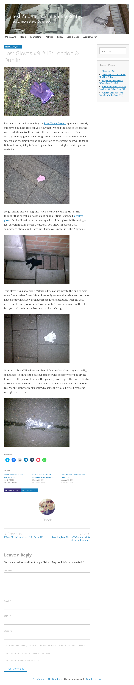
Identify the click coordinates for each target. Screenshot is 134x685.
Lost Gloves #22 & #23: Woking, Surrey (13, 476)
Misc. (60, 36)
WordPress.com (93, 679)
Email (7, 616)
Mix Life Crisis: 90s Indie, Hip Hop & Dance (112, 75)
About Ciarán (90, 36)
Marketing (35, 36)
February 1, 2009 (13, 47)
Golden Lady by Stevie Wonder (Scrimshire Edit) (111, 94)
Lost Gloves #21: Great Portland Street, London (42, 476)
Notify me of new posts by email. (23, 660)
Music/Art (10, 36)
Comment (9, 570)
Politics (49, 36)
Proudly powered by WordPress (47, 679)
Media (23, 36)
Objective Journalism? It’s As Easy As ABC (111, 81)
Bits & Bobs (73, 36)
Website (8, 631)
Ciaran (47, 519)
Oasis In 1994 (108, 70)
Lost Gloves (13, 490)
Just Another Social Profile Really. (47, 16)
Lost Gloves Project (55, 123)
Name (7, 601)
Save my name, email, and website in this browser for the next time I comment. (46, 645)
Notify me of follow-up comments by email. (28, 653)
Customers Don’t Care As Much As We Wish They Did (112, 87)
